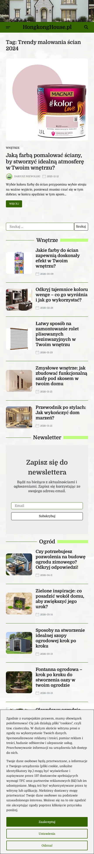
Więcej (14, 203)
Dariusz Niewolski (27, 176)
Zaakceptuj (47, 822)
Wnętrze (12, 147)
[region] (47, 782)
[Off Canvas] (8, 27)
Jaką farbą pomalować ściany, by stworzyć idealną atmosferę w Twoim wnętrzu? (45, 161)
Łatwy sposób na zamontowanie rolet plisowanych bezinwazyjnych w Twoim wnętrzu (57, 334)
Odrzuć (47, 845)
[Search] (86, 27)
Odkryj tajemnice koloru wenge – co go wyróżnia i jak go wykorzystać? (62, 295)
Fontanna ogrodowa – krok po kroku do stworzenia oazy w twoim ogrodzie (59, 677)
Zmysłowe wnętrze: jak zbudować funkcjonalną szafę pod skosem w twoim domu (61, 376)
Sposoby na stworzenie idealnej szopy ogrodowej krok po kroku (60, 638)
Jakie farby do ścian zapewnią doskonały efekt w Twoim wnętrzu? (58, 258)
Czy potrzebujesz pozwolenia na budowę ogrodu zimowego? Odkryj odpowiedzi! (60, 559)
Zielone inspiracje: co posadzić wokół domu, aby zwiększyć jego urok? (60, 598)
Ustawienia (47, 833)
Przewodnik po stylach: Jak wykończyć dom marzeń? (61, 412)
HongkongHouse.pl (47, 27)
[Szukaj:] (40, 227)
